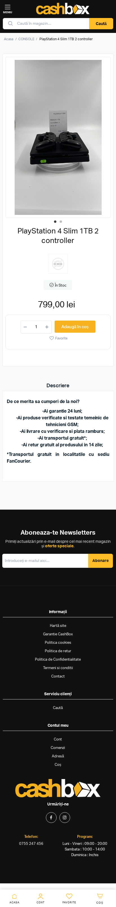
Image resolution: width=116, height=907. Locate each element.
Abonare (100, 561)
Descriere (57, 385)
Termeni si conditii (58, 668)
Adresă (58, 756)
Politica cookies (58, 643)
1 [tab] (55, 222)
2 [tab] (61, 222)
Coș (58, 765)
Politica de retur (58, 651)
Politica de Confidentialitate (58, 659)
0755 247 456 (31, 844)
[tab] (58, 386)
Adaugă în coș (75, 327)
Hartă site (58, 626)
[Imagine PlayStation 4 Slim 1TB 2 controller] (58, 137)
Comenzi (58, 748)
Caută (101, 24)
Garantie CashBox (58, 634)
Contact (58, 676)
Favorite (61, 338)
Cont (58, 739)
